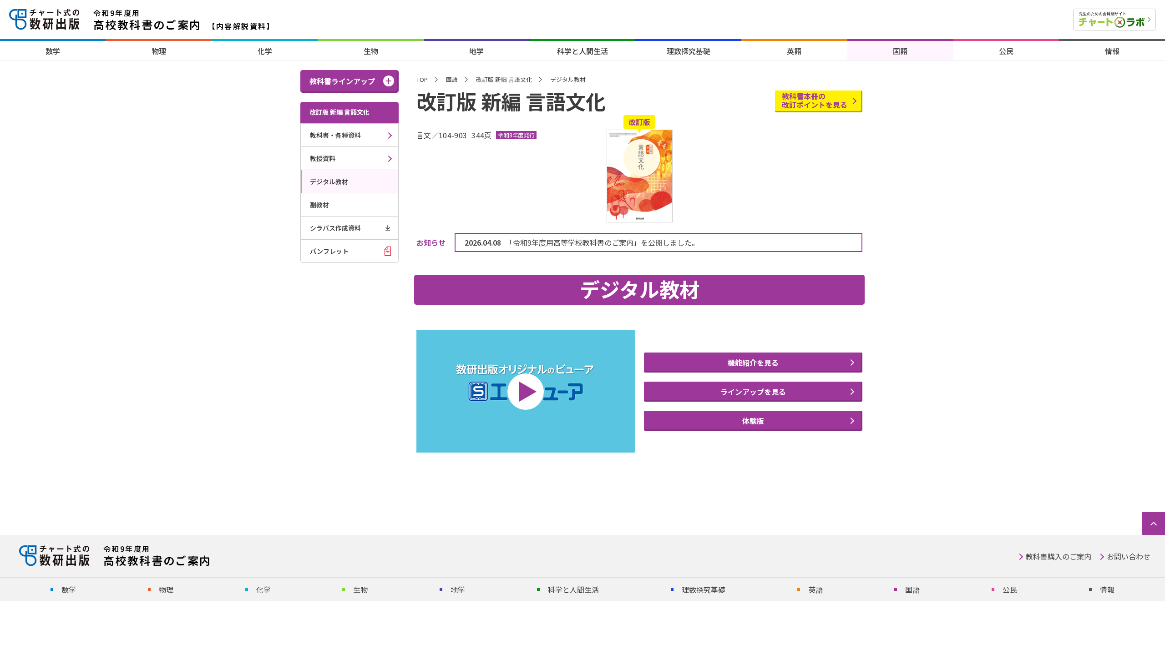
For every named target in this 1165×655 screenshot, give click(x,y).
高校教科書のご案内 (184, 19)
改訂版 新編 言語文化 (504, 79)
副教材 (319, 204)
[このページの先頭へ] (1153, 523)
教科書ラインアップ (342, 81)
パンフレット (329, 251)
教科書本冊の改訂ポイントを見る (814, 100)
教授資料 (322, 158)
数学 (53, 50)
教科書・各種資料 (335, 135)
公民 (1006, 50)
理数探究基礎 (688, 50)
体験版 (753, 420)
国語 (900, 50)
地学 (476, 50)
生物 (371, 50)
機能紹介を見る (753, 362)
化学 (265, 50)
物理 (159, 50)
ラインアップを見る (753, 391)
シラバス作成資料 (335, 227)
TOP (422, 79)
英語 (794, 50)
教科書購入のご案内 (1058, 556)
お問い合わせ (1128, 556)
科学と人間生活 (582, 50)
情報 (1112, 50)
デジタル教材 (329, 181)
